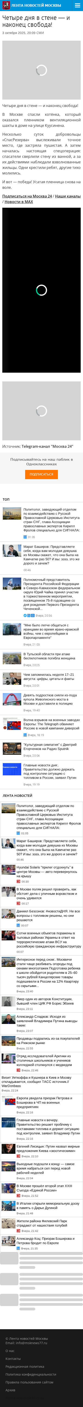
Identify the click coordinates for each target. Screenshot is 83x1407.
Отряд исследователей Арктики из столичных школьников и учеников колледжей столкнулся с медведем (44, 1060)
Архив (10, 1390)
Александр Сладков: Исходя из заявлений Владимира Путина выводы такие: (47, 1021)
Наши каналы (68, 196)
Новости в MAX (19, 201)
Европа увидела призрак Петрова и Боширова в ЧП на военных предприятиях (44, 1102)
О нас (10, 1351)
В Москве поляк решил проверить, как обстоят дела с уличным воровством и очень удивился (47, 893)
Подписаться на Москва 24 (27, 196)
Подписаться (41, 474)
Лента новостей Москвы (25, 1398)
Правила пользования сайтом (29, 1382)
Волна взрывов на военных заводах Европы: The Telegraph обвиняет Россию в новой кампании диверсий (52, 724)
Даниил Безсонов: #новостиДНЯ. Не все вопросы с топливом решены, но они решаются (48, 915)
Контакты (13, 1358)
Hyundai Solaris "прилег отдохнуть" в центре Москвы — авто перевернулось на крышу (47, 871)
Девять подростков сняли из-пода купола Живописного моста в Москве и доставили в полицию (50, 699)
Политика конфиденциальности (31, 1374)
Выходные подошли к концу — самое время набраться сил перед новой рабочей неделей (45, 1168)
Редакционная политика (25, 1366)
